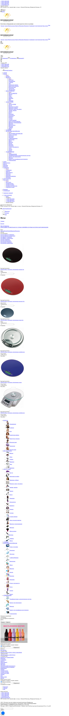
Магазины (3, 664)
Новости (3, 661)
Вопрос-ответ (4, 676)
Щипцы (2, 231)
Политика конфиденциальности (8, 665)
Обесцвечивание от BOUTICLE (8, 655)
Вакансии (3, 663)
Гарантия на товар (5, 673)
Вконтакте (7, 211)
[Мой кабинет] (1, 42)
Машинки (13, 231)
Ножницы (17, 231)
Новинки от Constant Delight (7, 657)
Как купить (8, 182)
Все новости (3, 650)
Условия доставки (5, 672)
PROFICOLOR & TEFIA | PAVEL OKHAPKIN (11, 652)
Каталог (8, 76)
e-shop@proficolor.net (6, 208)
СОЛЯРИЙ (23, 227)
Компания (3, 658)
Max (6, 214)
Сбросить (8, 622)
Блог (2, 675)
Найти (2, 709)
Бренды (2, 678)
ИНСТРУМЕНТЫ (13, 93)
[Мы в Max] (3, 713)
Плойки (9, 231)
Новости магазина (6, 646)
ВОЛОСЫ (11, 80)
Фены (5, 231)
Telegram (7, 213)
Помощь (2, 669)
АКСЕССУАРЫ (12, 104)
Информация (4, 668)
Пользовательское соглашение (7, 667)
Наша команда (4, 662)
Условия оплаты (4, 670)
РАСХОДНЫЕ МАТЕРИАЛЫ (15, 133)
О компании (9, 170)
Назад (7, 75)
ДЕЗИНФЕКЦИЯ (13, 154)
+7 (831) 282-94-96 (5, 1)
